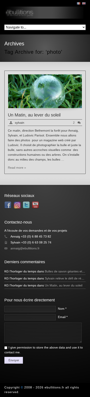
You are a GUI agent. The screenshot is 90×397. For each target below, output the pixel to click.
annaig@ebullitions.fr (25, 248)
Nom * (62, 308)
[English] (84, 3)
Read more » (17, 167)
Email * (63, 317)
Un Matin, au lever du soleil (34, 115)
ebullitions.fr (54, 387)
